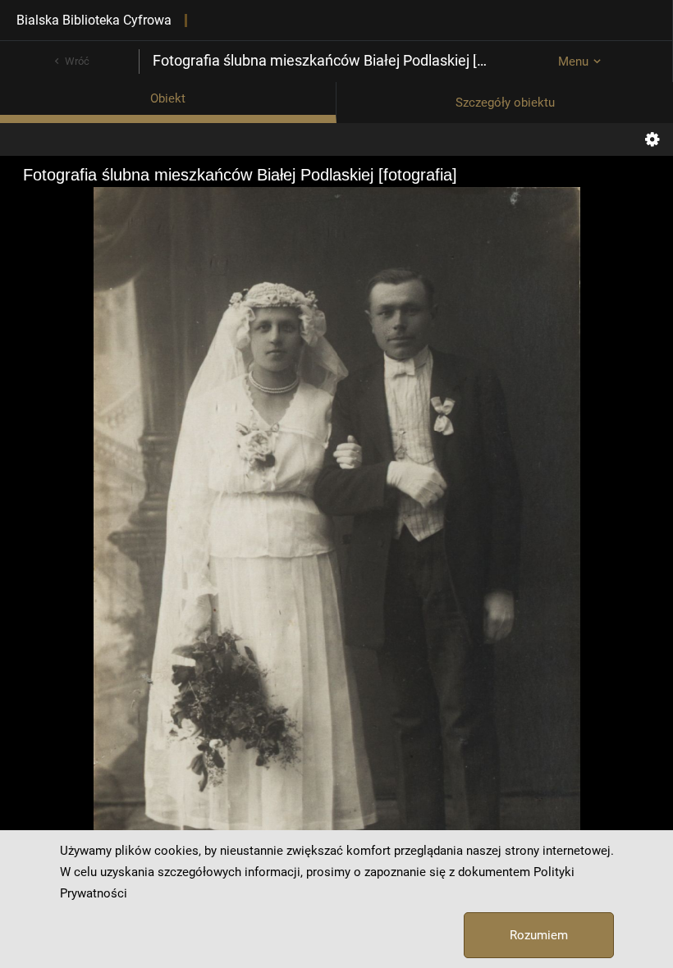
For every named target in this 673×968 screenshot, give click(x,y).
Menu (573, 61)
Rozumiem (539, 935)
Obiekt (167, 98)
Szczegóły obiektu (505, 102)
